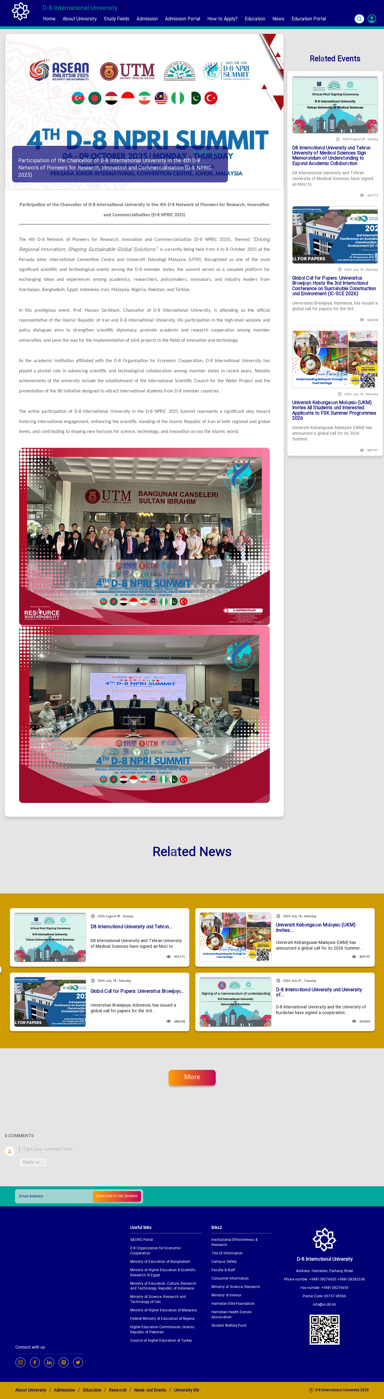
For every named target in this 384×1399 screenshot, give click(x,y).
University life (186, 1390)
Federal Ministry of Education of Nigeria (162, 1319)
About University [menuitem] (80, 19)
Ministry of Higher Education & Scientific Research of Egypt (163, 1273)
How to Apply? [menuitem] (222, 19)
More (192, 1077)
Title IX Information (227, 1253)
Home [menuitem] (49, 19)
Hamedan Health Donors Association (232, 1315)
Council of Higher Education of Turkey (161, 1340)
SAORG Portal (141, 1240)
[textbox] (199, 1149)
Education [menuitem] (255, 19)
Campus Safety (224, 1262)
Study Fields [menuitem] (116, 19)
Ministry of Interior (226, 1295)
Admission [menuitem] (147, 19)
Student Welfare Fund (229, 1325)
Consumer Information (230, 1278)
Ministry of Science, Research (236, 1287)
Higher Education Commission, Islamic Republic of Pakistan (162, 1330)
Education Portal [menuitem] (309, 19)
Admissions (64, 1390)
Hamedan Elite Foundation (233, 1304)
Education (92, 1390)
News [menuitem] (278, 19)
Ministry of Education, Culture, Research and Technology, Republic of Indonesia (163, 1286)
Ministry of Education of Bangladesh (160, 1262)
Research (118, 1390)
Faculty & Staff (223, 1270)
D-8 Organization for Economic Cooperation (155, 1251)
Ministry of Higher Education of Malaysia (163, 1310)
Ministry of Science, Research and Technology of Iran (158, 1300)
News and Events (150, 1390)
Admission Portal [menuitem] (182, 19)
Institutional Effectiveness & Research (234, 1243)
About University (30, 1390)
